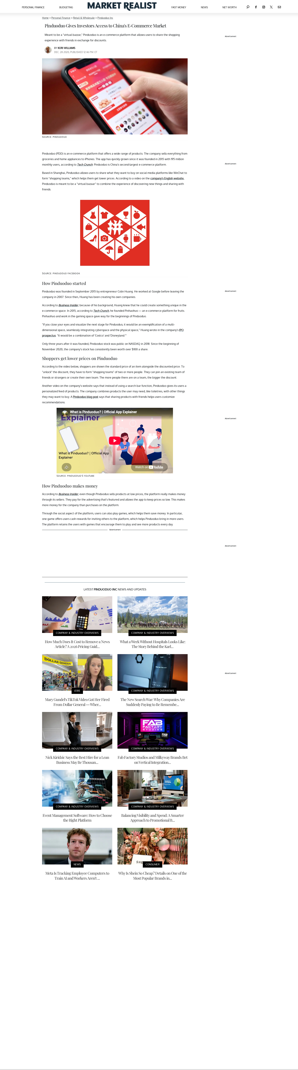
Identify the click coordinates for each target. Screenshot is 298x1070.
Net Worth (229, 7)
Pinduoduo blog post (85, 396)
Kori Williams (66, 47)
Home (45, 17)
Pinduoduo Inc (105, 17)
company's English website (167, 178)
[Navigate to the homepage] (122, 6)
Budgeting (66, 7)
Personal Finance (33, 7)
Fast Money (178, 7)
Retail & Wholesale (84, 17)
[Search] (248, 6)
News (204, 7)
